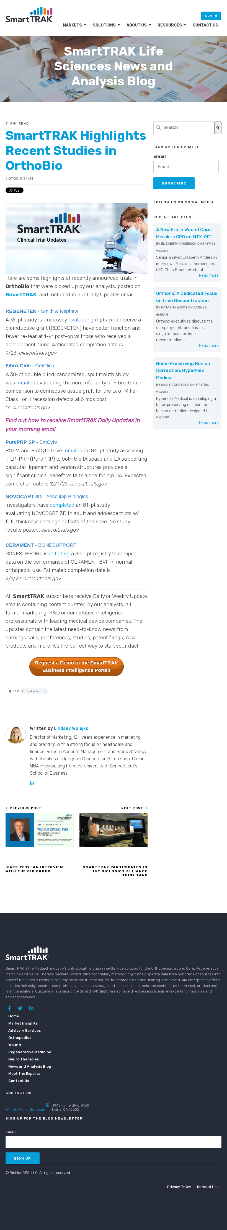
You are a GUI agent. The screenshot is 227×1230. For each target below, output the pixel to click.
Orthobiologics (34, 691)
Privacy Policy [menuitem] (179, 1187)
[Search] (217, 128)
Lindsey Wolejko (71, 728)
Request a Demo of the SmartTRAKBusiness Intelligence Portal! (76, 666)
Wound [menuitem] (14, 1045)
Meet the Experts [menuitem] (24, 1073)
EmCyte (48, 442)
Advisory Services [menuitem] (24, 1030)
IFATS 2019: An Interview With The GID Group (34, 869)
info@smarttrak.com (28, 1109)
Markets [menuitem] (72, 25)
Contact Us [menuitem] (205, 25)
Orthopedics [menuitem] (19, 1038)
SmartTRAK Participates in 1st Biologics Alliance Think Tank (115, 871)
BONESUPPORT (57, 545)
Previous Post (25, 808)
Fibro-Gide (19, 365)
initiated (25, 382)
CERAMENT (20, 545)
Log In (211, 15)
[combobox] (183, 128)
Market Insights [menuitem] (23, 1023)
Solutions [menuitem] (104, 25)
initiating (59, 553)
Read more (209, 275)
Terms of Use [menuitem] (208, 1187)
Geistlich (44, 365)
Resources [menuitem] (170, 25)
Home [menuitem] (13, 1016)
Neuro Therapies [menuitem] (23, 1059)
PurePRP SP (20, 442)
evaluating (81, 319)
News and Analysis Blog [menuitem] (26, 1066)
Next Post (132, 808)
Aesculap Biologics (67, 496)
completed (62, 505)
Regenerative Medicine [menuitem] (26, 1052)
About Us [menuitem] (137, 25)
